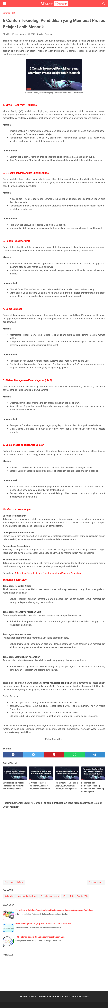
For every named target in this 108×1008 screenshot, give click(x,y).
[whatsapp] (74, 754)
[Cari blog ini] (103, 3)
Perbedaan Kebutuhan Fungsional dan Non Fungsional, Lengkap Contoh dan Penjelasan (54, 910)
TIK (71, 896)
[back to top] (102, 1001)
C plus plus (9, 896)
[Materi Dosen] (54, 3)
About (32, 996)
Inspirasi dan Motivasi (27, 896)
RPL (64, 896)
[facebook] (13, 754)
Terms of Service (56, 996)
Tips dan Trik (82, 896)
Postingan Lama (96, 882)
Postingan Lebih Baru (13, 882)
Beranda (23, 996)
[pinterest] (54, 754)
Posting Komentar (45, 34)
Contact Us (42, 996)
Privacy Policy (82, 996)
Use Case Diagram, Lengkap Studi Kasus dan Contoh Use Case (43, 923)
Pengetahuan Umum (50, 896)
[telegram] (95, 754)
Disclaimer (69, 996)
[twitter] (33, 754)
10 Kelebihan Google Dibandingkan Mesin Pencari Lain (40, 937)
